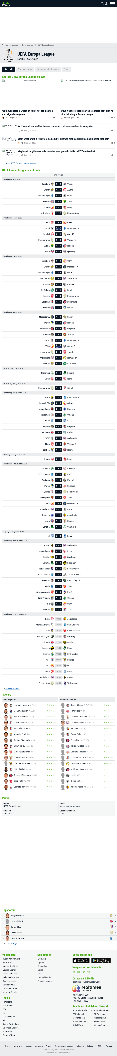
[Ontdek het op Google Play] (101, 960)
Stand (66, 69)
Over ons (8, 1046)
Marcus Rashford (10, 966)
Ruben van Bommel (11, 959)
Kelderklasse (99, 1021)
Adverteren (18, 1046)
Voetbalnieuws (25, 69)
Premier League (45, 981)
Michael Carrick (9, 970)
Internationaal (27, 45)
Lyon (62, 813)
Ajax (4, 1020)
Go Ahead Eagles (10, 1028)
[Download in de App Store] (81, 960)
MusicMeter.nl (100, 1018)
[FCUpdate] (6, 4)
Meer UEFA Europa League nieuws (20, 163)
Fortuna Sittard (9, 1035)
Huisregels (80, 1046)
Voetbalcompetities (10, 45)
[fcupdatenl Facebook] (73, 972)
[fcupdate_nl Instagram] (78, 972)
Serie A (41, 973)
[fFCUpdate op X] (83, 972)
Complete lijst (11, 943)
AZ (4, 1013)
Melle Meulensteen (11, 977)
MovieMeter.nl (79, 1018)
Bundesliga (43, 966)
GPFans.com (99, 1014)
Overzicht (8, 69)
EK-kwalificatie (44, 977)
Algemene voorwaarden (64, 1046)
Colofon (90, 1046)
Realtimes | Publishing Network (58, 1053)
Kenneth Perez (9, 985)
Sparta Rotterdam (11, 1024)
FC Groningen (9, 1017)
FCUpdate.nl (78, 1014)
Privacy (49, 1046)
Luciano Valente (10, 988)
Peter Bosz (7, 962)
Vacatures (39, 1046)
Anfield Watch (79, 1025)
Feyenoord (7, 1002)
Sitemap (109, 1046)
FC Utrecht (7, 1031)
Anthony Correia (10, 992)
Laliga (40, 970)
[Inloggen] (105, 3)
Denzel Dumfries (10, 973)
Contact (29, 1046)
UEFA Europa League (46, 45)
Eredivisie (42, 959)
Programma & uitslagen (48, 69)
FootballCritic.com (102, 1010)
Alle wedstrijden (12, 688)
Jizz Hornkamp (9, 981)
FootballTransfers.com (83, 1010)
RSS (99, 1046)
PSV (4, 1009)
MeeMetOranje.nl (101, 1025)
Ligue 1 (41, 962)
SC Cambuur (8, 1005)
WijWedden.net (79, 1021)
